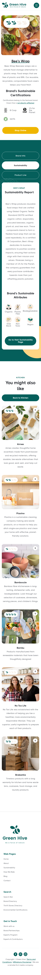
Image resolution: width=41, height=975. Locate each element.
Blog (5, 876)
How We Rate (9, 872)
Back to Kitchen (20, 398)
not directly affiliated (25, 103)
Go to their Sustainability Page (20, 341)
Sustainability (9, 868)
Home (6, 859)
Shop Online (20, 130)
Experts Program (10, 935)
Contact (7, 881)
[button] (36, 5)
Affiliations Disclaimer (22, 962)
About (6, 863)
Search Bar (8, 897)
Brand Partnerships (12, 931)
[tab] (20, 156)
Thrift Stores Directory (13, 906)
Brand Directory (10, 901)
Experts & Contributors (13, 939)
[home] (17, 5)
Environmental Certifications (15, 910)
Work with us (9, 926)
